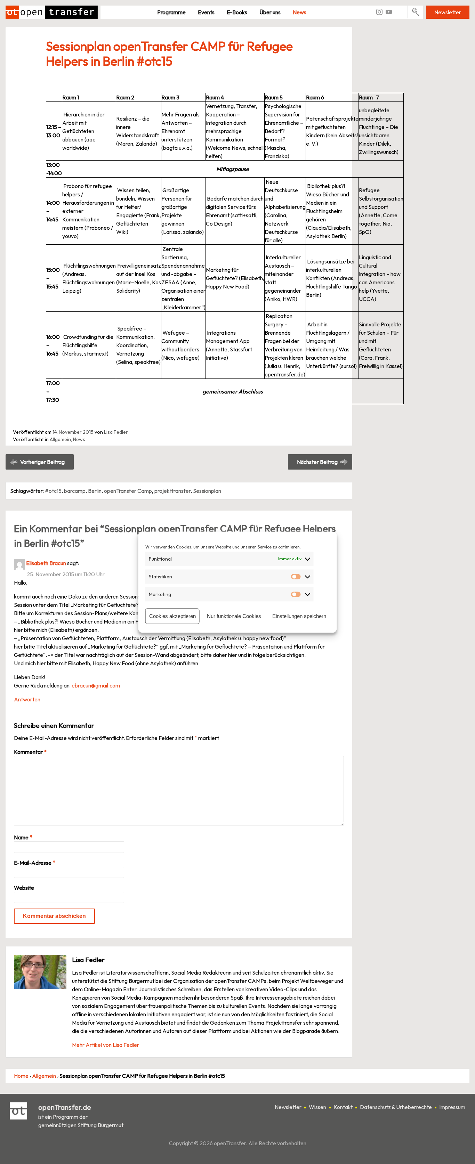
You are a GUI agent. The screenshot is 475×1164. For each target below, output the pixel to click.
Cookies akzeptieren (172, 616)
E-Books (237, 12)
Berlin (95, 490)
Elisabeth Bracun (46, 563)
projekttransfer (172, 490)
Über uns (270, 12)
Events (206, 12)
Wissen (317, 1107)
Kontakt (343, 1107)
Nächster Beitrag (317, 461)
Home (21, 1075)
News (299, 12)
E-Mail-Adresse (34, 862)
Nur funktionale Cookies (234, 616)
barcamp (75, 490)
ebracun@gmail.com (96, 685)
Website (24, 887)
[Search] (415, 12)
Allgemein (60, 439)
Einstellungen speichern (299, 616)
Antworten (27, 699)
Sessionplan (207, 490)
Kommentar (30, 751)
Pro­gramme (171, 12)
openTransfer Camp (128, 490)
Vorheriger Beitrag (42, 461)
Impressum (452, 1107)
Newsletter (447, 12)
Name (23, 837)
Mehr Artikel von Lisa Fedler (105, 1044)
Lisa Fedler (116, 432)
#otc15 (53, 490)
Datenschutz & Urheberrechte (396, 1107)
